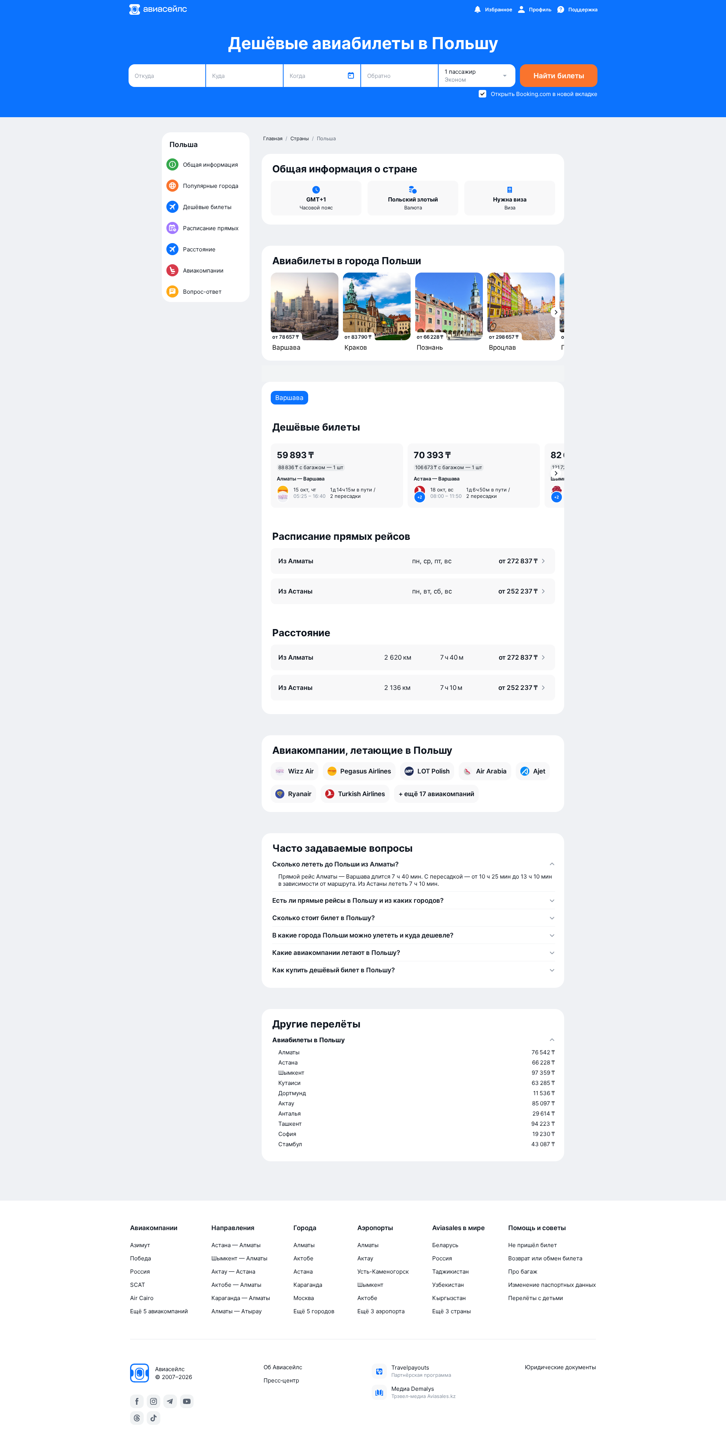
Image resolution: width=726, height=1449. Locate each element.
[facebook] (136, 1401)
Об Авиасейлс (283, 1367)
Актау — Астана (233, 1271)
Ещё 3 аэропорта (381, 1311)
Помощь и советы (537, 1228)
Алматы (304, 1245)
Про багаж (522, 1271)
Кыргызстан (449, 1298)
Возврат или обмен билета (545, 1258)
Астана (303, 1271)
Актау (365, 1258)
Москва (303, 1298)
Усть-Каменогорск (383, 1271)
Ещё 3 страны (451, 1311)
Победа (140, 1258)
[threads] (136, 1418)
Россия (140, 1271)
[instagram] (153, 1401)
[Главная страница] (158, 9)
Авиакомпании (153, 1228)
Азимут (140, 1245)
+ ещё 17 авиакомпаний (436, 794)
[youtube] (186, 1401)
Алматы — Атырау (236, 1311)
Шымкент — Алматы (239, 1258)
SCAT (137, 1284)
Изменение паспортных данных (552, 1284)
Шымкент (370, 1284)
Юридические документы (560, 1367)
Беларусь (445, 1245)
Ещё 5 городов (313, 1311)
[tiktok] (153, 1418)
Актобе (303, 1258)
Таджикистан (450, 1271)
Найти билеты (559, 75)
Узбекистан (448, 1284)
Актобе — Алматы (236, 1284)
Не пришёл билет (532, 1245)
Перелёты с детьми (535, 1298)
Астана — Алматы (236, 1245)
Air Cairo (142, 1298)
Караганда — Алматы (240, 1298)
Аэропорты (375, 1228)
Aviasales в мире (458, 1228)
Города (304, 1228)
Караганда (307, 1284)
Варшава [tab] (289, 397)
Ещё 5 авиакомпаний (159, 1311)
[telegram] (170, 1401)
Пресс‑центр (281, 1380)
